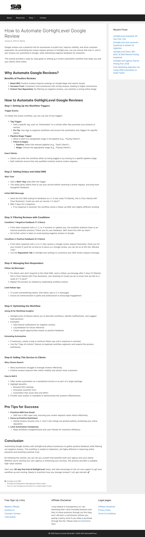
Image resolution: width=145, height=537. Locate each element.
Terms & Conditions (107, 513)
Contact (43, 18)
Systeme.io (10, 510)
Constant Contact (13, 513)
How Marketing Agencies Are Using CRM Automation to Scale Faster (126, 70)
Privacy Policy (104, 510)
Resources (20, 18)
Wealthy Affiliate (12, 507)
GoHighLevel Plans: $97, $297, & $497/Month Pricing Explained (126, 55)
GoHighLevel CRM (14, 481)
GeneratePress (91, 533)
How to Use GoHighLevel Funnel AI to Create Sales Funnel (29, 486)
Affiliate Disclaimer (106, 507)
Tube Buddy (10, 517)
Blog (31, 18)
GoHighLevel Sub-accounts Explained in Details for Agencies (125, 45)
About (9, 18)
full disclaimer (84, 521)
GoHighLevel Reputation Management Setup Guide (26, 483)
